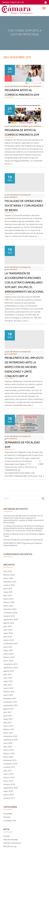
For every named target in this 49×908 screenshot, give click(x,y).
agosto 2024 (8, 623)
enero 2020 (8, 757)
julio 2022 (7, 674)
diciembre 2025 (9, 581)
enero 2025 (8, 605)
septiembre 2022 (10, 667)
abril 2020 (7, 746)
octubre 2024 (9, 616)
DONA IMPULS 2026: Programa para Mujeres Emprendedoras (22, 544)
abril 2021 (7, 722)
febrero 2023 (9, 657)
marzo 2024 (8, 640)
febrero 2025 (9, 602)
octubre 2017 (9, 798)
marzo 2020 (8, 750)
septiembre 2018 (10, 788)
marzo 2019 (8, 774)
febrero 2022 (9, 691)
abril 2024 (7, 636)
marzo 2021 (8, 726)
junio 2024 (7, 630)
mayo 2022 (8, 681)
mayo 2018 (8, 791)
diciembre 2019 (9, 760)
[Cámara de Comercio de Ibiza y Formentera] (17, 9)
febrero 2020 (9, 753)
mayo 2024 (8, 633)
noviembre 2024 (10, 612)
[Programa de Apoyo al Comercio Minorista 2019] (24, 114)
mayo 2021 (8, 719)
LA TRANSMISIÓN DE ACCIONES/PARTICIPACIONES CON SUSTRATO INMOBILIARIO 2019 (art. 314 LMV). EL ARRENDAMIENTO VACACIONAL (24, 282)
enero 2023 (8, 660)
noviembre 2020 (10, 736)
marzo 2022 (8, 688)
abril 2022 (7, 684)
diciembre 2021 (9, 698)
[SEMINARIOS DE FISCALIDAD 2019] (24, 424)
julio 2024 (7, 626)
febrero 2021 (9, 729)
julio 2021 (7, 712)
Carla (8, 86)
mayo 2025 (8, 592)
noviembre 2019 (10, 763)
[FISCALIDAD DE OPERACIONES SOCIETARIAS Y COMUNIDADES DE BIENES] (24, 182)
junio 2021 (7, 715)
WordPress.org (9, 846)
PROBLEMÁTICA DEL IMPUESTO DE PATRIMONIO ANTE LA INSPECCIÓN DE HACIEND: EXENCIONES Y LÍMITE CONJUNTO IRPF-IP (24, 367)
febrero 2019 (9, 777)
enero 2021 (8, 733)
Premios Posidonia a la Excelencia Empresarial (23, 539)
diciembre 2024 (9, 609)
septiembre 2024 (10, 619)
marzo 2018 (8, 794)
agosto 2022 (8, 671)
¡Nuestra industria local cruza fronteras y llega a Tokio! (23, 535)
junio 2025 (7, 588)
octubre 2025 (9, 585)
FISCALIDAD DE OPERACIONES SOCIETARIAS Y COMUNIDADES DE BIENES (24, 205)
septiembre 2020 (10, 739)
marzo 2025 (8, 599)
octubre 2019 (9, 767)
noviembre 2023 (10, 643)
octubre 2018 (9, 784)
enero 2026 (8, 578)
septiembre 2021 (10, 705)
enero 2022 (8, 695)
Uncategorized (26, 195)
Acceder (6, 836)
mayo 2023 (8, 650)
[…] (11, 163)
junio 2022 (7, 678)
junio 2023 (7, 647)
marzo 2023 (8, 654)
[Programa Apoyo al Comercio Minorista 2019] (24, 74)
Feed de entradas (10, 839)
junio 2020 (7, 743)
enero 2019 (8, 781)
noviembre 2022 (10, 664)
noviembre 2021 (10, 702)
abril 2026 (7, 571)
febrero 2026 (9, 575)
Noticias (6, 817)
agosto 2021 (8, 709)
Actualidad (24, 86)
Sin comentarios (36, 86)
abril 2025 (7, 595)
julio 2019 (7, 770)
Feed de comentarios (12, 843)
